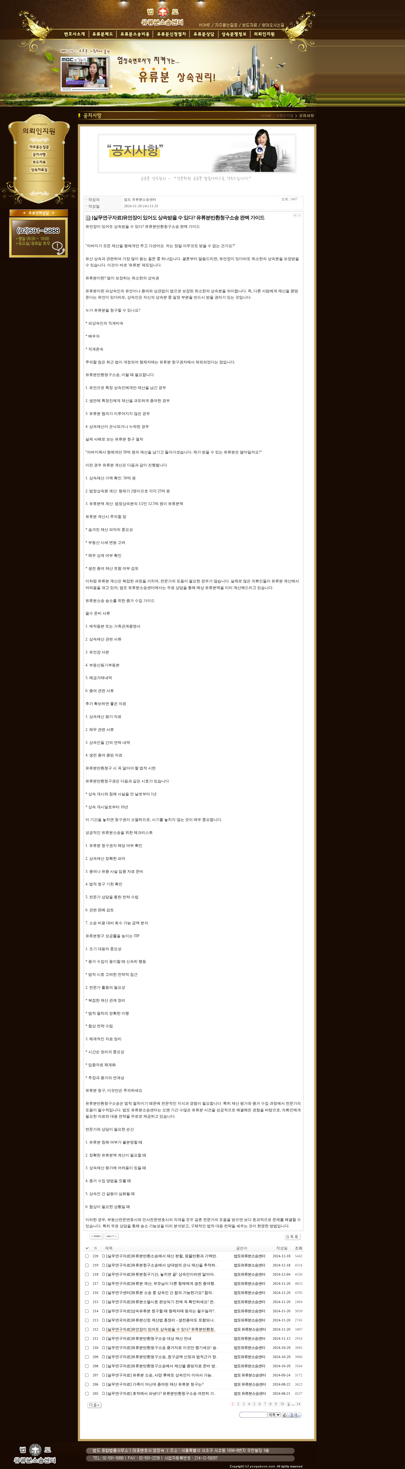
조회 (298, 1248)
